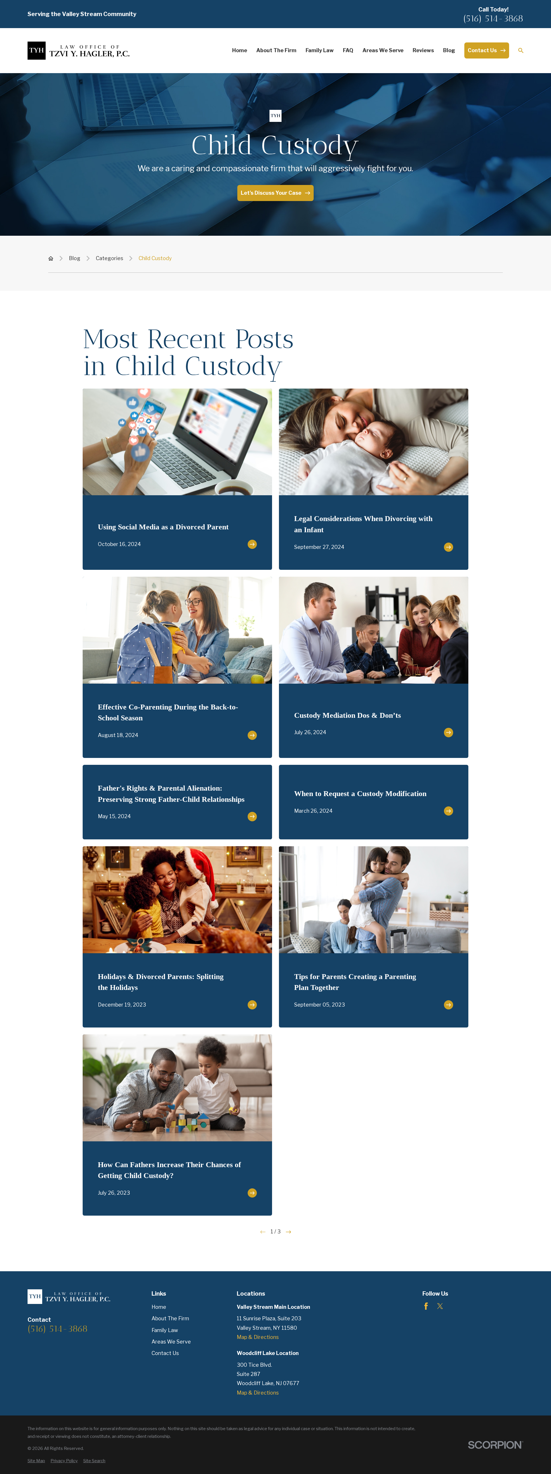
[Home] (78, 51)
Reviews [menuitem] (423, 50)
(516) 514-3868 (493, 18)
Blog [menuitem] (449, 50)
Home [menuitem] (239, 50)
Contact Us (165, 1353)
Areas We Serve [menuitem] (382, 50)
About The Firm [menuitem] (276, 50)
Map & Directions (258, 1337)
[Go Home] (50, 258)
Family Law (165, 1330)
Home (159, 1307)
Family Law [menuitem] (320, 50)
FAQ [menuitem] (348, 50)
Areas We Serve (171, 1342)
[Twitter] (440, 1306)
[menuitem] (36, 1461)
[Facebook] (426, 1306)
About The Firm (170, 1318)
